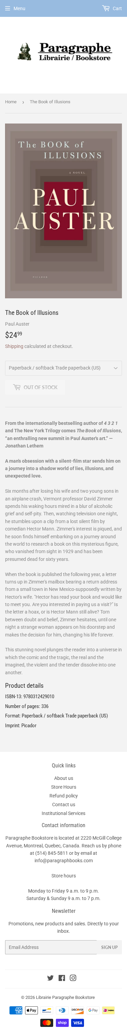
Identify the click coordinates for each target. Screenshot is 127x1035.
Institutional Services (63, 813)
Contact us (63, 804)
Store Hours (63, 787)
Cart (117, 8)
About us (63, 778)
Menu (19, 8)
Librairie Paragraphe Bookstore (65, 997)
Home (11, 101)
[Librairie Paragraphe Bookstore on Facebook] (61, 979)
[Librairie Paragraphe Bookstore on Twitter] (50, 979)
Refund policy (63, 795)
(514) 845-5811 (51, 853)
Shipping (14, 346)
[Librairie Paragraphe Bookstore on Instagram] (73, 979)
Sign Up (109, 947)
